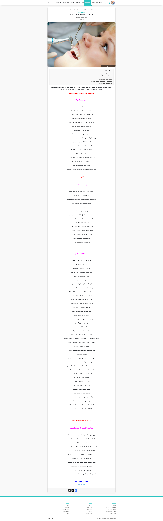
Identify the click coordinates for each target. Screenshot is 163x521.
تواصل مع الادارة (113, 513)
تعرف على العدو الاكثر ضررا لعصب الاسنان (100, 73)
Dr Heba (81, 19)
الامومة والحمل (58, 2)
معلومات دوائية (95, 2)
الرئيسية (100, 2)
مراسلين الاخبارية (89, 513)
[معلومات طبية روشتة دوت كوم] (110, 3)
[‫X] (73, 490)
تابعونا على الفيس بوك (105, 83)
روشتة (114, 505)
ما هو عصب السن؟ (106, 75)
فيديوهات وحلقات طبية (111, 509)
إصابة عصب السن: (106, 77)
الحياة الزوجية (90, 511)
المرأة (83, 2)
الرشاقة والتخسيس (66, 2)
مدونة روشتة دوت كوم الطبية (110, 507)
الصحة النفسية (89, 509)
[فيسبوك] (76, 490)
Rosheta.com (81, 484)
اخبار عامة (90, 505)
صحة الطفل (78, 2)
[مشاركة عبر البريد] (69, 490)
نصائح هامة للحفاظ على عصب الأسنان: (101, 81)
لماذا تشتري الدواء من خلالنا (111, 511)
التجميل (72, 2)
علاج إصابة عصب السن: (105, 79)
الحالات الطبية (87, 2)
